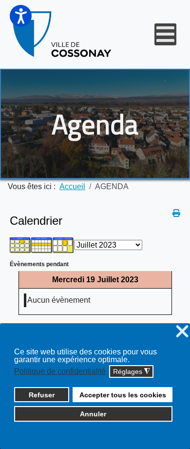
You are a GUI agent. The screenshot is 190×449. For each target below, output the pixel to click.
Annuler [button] (93, 414)
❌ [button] (182, 332)
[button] (21, 16)
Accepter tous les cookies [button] (122, 395)
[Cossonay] (63, 34)
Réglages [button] (131, 372)
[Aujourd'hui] (63, 244)
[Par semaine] (42, 244)
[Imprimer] (176, 213)
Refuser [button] (42, 395)
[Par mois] (20, 244)
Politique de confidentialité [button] (60, 371)
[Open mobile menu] (165, 34)
